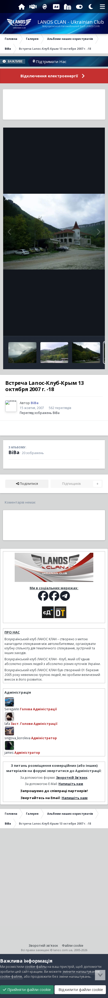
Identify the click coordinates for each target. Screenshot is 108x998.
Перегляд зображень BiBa (40, 413)
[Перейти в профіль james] (9, 745)
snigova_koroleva (17, 738)
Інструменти (83, 326)
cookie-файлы (36, 966)
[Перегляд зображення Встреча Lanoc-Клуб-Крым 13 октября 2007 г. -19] (86, 352)
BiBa (13, 452)
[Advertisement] (54, 104)
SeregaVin (11, 709)
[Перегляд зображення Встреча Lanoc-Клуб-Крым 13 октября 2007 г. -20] (54, 352)
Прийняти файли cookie (28, 989)
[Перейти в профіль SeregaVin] (9, 702)
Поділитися (28, 483)
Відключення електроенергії (49, 75)
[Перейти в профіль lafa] (9, 716)
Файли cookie (72, 945)
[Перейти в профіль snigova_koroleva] (9, 730)
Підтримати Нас (42, 61)
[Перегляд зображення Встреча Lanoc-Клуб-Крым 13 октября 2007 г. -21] (22, 352)
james (9, 752)
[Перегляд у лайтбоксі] (54, 231)
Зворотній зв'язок (43, 945)
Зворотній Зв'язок (71, 777)
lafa (7, 723)
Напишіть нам (70, 784)
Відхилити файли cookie (80, 989)
